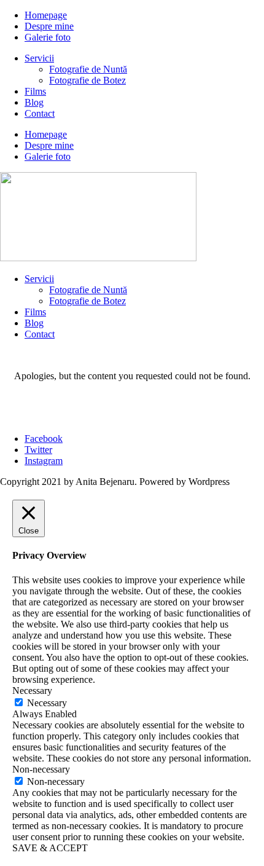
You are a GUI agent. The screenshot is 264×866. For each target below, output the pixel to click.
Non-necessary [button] (41, 769)
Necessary (47, 703)
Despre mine (49, 26)
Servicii (39, 58)
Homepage (46, 15)
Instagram (44, 460)
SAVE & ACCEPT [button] (50, 848)
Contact (40, 113)
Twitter (38, 449)
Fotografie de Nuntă (88, 69)
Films (35, 91)
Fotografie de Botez (87, 80)
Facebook (44, 438)
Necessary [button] (32, 690)
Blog (34, 102)
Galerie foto (48, 37)
